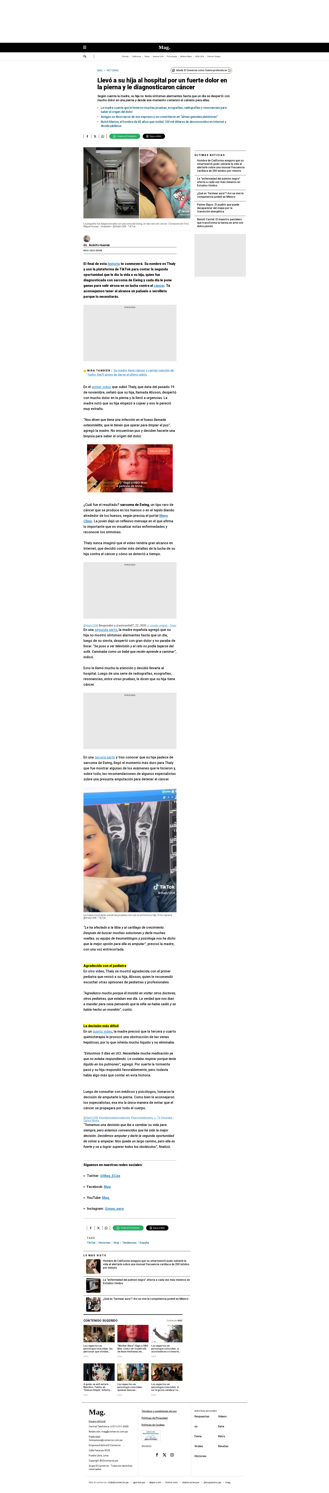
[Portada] (97, 1418)
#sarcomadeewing (142, 1117)
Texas (147, 56)
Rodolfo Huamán (99, 245)
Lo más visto (94, 1255)
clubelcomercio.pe (118, 1482)
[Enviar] (85, 56)
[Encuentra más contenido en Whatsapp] (103, 136)
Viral (116, 1242)
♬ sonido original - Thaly (161, 625)
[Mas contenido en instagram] (172, 1455)
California (136, 56)
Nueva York (158, 56)
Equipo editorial (97, 1421)
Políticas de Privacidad (155, 1418)
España (144, 1242)
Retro (221, 1436)
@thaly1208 (90, 625)
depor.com (155, 1482)
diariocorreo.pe (191, 1482)
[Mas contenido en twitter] (164, 1455)
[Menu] (86, 47)
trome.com (171, 1482)
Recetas (223, 1446)
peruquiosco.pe (212, 1482)
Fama (198, 1436)
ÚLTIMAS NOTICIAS (209, 155)
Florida (125, 56)
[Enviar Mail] (85, 245)
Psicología (172, 56)
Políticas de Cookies (153, 1425)
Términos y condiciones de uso (159, 1411)
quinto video (102, 1031)
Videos (222, 1416)
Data (221, 1426)
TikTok (91, 1242)
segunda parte (106, 630)
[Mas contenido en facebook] (157, 1455)
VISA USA (199, 56)
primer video (101, 387)
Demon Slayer (214, 56)
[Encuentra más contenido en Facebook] (87, 136)
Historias (104, 1242)
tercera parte (105, 757)
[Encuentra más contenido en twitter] (95, 136)
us (196, 1426)
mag (227, 1482)
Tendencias (129, 1242)
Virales (198, 1446)
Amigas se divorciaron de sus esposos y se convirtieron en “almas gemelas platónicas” (159, 117)
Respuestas (201, 1416)
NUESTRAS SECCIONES (205, 1411)
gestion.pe (139, 1482)
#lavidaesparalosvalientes (114, 1117)
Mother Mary (186, 56)
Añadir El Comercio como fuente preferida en (201, 70)
